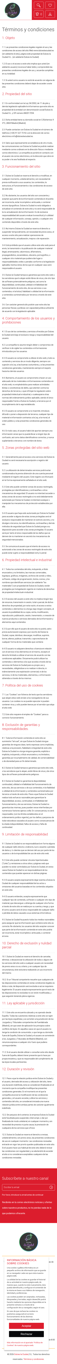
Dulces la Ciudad (21, 1354)
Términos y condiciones (33, 1359)
